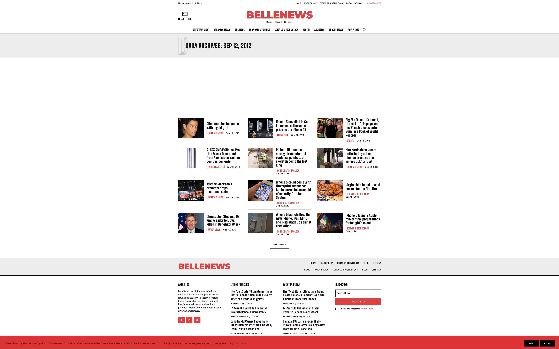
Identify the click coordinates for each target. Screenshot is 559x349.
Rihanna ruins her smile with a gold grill (223, 126)
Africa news (214, 229)
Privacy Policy (367, 308)
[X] (197, 320)
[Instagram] (189, 320)
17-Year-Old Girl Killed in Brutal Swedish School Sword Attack (249, 310)
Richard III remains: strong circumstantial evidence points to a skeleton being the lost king (291, 157)
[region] (279, 342)
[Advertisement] (279, 87)
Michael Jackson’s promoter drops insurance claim (219, 188)
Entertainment (215, 133)
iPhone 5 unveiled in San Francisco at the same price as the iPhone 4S (292, 126)
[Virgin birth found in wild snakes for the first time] (330, 190)
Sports (350, 140)
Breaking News (238, 316)
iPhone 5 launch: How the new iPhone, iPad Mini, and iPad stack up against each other (293, 220)
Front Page (282, 135)
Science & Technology (288, 170)
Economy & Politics (240, 333)
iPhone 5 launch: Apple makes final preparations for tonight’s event (363, 219)
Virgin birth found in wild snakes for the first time (363, 187)
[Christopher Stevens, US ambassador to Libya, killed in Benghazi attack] (191, 223)
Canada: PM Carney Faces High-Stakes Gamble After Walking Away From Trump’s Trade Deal (251, 325)
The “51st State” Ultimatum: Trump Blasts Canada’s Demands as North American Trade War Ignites (251, 295)
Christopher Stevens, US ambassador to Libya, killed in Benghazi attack (223, 220)
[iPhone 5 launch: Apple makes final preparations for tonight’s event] (330, 223)
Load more (278, 245)
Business (235, 303)
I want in (356, 302)
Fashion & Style (216, 166)
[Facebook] (181, 320)
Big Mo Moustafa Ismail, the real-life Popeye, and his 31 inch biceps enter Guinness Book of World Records (362, 127)
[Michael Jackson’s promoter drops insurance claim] (191, 190)
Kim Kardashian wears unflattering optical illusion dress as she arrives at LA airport (361, 155)
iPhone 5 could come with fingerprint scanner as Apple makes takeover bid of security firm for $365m (293, 190)
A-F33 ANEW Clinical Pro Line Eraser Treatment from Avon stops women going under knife (223, 155)
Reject (532, 343)
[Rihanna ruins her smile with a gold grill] (191, 128)
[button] (364, 29)
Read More (240, 343)
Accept (547, 343)
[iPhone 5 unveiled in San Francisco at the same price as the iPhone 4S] (260, 128)
